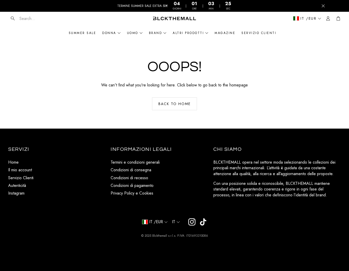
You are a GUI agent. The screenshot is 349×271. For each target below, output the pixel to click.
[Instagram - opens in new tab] (191, 221)
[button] (38, 18)
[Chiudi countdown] (323, 5)
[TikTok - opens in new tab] (203, 221)
